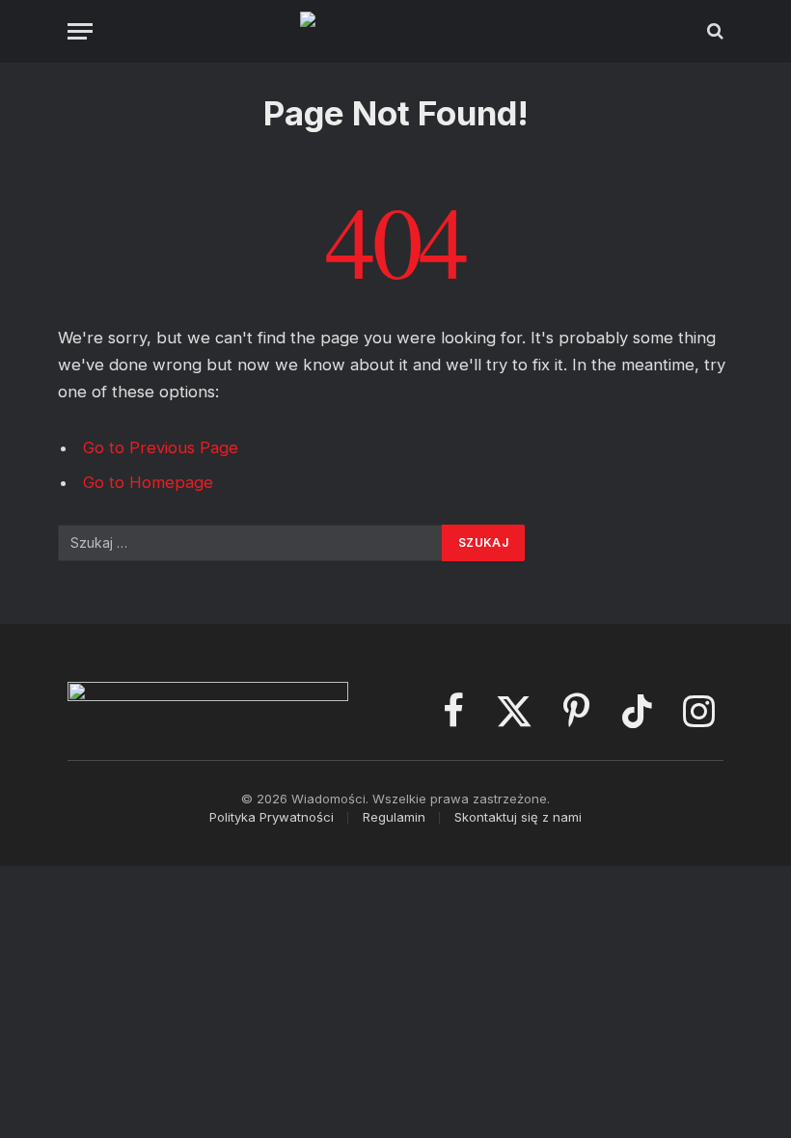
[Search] (713, 31)
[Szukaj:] (251, 543)
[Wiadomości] (396, 31)
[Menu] (80, 31)
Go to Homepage (148, 482)
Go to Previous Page (160, 447)
